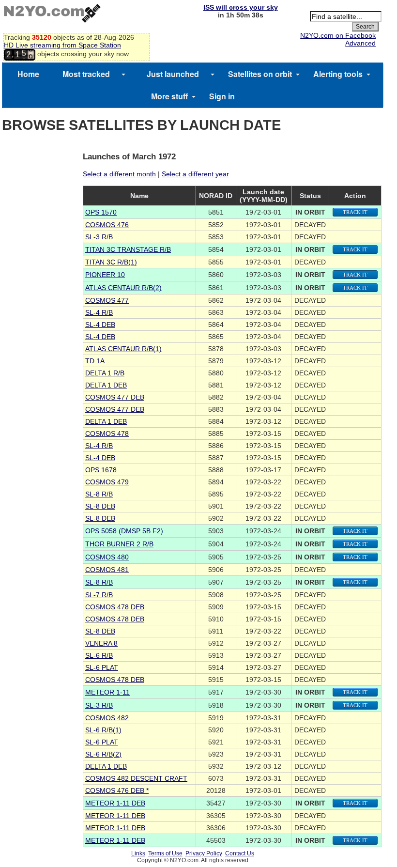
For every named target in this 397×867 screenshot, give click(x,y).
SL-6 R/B (99, 655)
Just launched (173, 73)
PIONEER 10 (105, 275)
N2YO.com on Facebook (338, 35)
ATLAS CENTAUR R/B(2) (123, 288)
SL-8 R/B (99, 494)
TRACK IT (355, 212)
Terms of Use (165, 853)
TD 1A (95, 361)
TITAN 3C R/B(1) (111, 262)
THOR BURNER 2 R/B (119, 544)
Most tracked (86, 73)
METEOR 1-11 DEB (115, 803)
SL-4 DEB (100, 324)
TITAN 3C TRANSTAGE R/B (128, 249)
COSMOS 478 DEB (114, 607)
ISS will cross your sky (240, 7)
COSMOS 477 (107, 300)
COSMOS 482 (107, 718)
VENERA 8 (101, 643)
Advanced (360, 43)
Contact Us (239, 853)
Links (138, 853)
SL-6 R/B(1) (103, 730)
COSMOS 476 (107, 225)
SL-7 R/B (99, 595)
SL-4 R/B (99, 312)
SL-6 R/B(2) (103, 754)
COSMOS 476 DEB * (117, 790)
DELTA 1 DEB (106, 385)
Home (28, 73)
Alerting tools (338, 73)
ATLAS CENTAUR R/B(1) (123, 349)
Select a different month (119, 174)
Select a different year (195, 174)
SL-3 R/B (99, 237)
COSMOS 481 (107, 569)
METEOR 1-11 (107, 692)
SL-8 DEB (100, 506)
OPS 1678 (101, 470)
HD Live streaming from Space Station (62, 45)
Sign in (222, 96)
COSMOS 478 (107, 433)
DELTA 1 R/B (104, 373)
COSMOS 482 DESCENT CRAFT (136, 778)
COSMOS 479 (107, 482)
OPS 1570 (101, 212)
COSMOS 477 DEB (114, 397)
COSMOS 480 (107, 557)
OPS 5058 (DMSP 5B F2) (124, 531)
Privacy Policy (203, 853)
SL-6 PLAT (101, 667)
